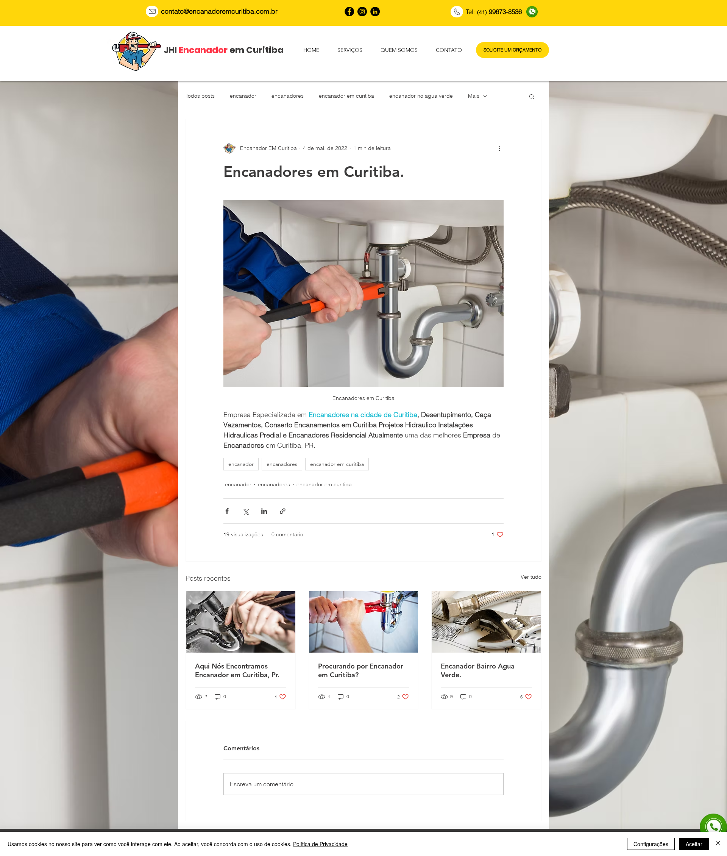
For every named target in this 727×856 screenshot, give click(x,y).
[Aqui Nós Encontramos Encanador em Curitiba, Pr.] (240, 622)
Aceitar (694, 844)
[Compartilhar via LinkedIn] (264, 511)
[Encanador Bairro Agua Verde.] (486, 622)
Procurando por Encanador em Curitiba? (360, 670)
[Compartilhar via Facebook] (227, 511)
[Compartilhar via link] (282, 511)
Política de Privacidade (320, 844)
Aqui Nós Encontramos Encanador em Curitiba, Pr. (237, 670)
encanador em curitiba (346, 95)
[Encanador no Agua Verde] (349, 11)
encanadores (287, 95)
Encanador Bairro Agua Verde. (478, 670)
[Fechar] (717, 844)
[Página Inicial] (152, 11)
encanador (243, 95)
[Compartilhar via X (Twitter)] (245, 511)
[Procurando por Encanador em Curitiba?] (363, 622)
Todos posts (200, 95)
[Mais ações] (499, 148)
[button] (531, 96)
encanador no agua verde (421, 95)
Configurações (650, 844)
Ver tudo (531, 576)
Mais (473, 95)
